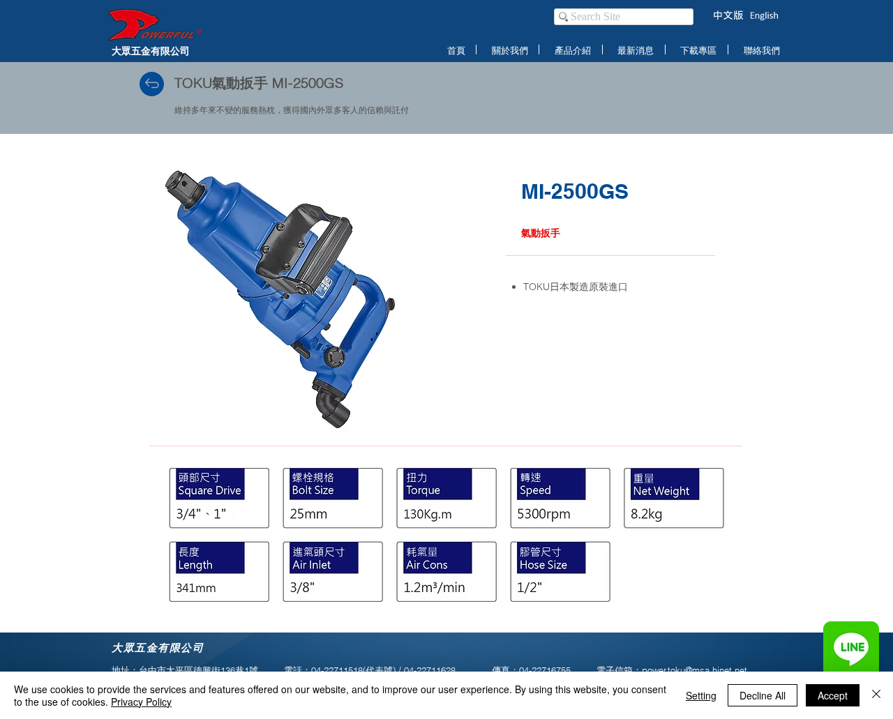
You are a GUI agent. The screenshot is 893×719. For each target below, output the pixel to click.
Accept (833, 695)
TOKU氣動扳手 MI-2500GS (258, 82)
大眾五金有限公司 (151, 50)
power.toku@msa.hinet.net (694, 670)
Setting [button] (701, 695)
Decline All (763, 695)
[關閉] (876, 695)
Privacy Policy (141, 702)
